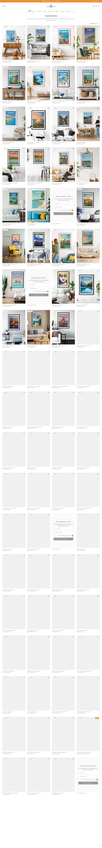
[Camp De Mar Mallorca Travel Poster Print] (38, 815)
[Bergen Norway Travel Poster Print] (88, 408)
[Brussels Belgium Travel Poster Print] (13, 652)
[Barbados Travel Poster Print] (38, 327)
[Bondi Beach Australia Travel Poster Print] (88, 490)
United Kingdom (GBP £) (95, 1)
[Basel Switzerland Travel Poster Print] (88, 327)
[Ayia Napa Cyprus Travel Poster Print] (88, 246)
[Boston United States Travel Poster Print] (38, 571)
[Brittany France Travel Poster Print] (63, 612)
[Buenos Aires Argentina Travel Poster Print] (88, 652)
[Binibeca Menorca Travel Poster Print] (88, 449)
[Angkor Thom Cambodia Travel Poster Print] (13, 164)
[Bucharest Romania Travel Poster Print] (38, 652)
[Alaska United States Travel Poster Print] (38, 83)
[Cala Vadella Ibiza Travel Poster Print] (63, 774)
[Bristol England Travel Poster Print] (38, 612)
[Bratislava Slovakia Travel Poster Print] (63, 571)
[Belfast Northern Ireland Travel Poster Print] (38, 408)
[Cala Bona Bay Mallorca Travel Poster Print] (63, 693)
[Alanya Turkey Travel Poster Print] (13, 83)
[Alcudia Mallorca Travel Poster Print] (63, 83)
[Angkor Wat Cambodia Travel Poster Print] (38, 164)
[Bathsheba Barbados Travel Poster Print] (38, 368)
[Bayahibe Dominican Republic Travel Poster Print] (63, 368)
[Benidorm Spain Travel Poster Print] (63, 408)
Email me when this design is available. (64, 210)
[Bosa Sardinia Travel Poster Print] (13, 571)
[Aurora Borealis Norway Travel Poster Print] (38, 246)
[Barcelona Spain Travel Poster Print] (63, 327)
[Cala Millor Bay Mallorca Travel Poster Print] (13, 774)
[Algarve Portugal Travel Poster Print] (88, 83)
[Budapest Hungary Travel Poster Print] (63, 652)
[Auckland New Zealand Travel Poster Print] (13, 246)
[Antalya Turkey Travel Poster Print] (88, 164)
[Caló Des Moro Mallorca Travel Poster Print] (13, 815)
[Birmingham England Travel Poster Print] (13, 490)
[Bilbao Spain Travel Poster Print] (63, 449)
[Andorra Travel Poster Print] (88, 124)
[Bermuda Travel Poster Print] (38, 449)
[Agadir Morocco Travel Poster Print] (63, 42)
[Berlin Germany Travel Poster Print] (13, 449)
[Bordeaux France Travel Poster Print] (38, 530)
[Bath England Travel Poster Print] (13, 368)
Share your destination (63, 213)
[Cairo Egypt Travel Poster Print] (38, 693)
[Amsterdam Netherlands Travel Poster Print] (63, 124)
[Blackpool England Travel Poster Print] (38, 490)
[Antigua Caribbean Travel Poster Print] (13, 205)
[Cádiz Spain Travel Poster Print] (13, 693)
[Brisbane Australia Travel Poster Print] (13, 612)
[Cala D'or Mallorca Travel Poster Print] (38, 734)
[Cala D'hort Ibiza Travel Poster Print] (13, 734)
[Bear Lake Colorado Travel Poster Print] (88, 368)
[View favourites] (96, 6)
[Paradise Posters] (51, 6)
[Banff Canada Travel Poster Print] (88, 286)
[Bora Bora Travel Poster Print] (13, 530)
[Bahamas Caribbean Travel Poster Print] (13, 286)
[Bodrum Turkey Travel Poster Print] (63, 490)
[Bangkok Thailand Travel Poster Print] (13, 327)
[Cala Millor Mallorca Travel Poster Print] (38, 774)
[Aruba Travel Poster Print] (38, 205)
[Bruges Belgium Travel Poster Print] (88, 612)
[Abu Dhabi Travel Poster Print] (13, 42)
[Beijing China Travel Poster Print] (13, 408)
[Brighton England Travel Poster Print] (88, 571)
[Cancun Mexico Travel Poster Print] (63, 815)
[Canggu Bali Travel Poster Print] (88, 815)
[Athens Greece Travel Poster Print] (88, 205)
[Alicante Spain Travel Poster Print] (13, 124)
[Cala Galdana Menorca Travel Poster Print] (88, 734)
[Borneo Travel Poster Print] (88, 530)
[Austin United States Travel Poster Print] (63, 246)
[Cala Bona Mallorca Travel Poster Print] (88, 693)
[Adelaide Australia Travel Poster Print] (38, 42)
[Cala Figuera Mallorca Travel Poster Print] (63, 734)
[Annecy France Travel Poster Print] (63, 164)
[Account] (93, 6)
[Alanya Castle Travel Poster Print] (88, 42)
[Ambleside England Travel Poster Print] (38, 124)
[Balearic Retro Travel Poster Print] (63, 286)
